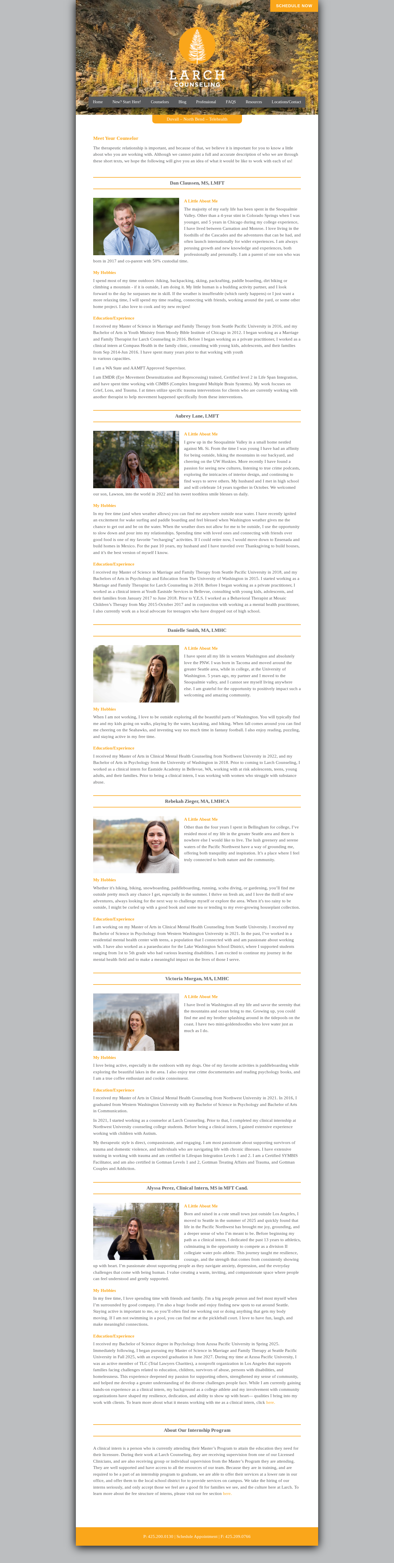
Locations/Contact (286, 101)
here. (270, 1402)
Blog (182, 101)
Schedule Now (294, 5)
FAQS (231, 101)
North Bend (193, 119)
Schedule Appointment (197, 1536)
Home (98, 101)
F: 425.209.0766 (236, 1536)
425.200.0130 (160, 1536)
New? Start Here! (126, 101)
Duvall (173, 119)
